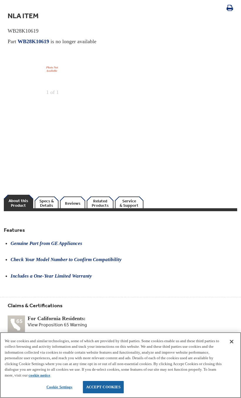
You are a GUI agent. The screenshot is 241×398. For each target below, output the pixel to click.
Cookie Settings (59, 387)
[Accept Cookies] (231, 341)
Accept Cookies (103, 387)
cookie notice (39, 375)
